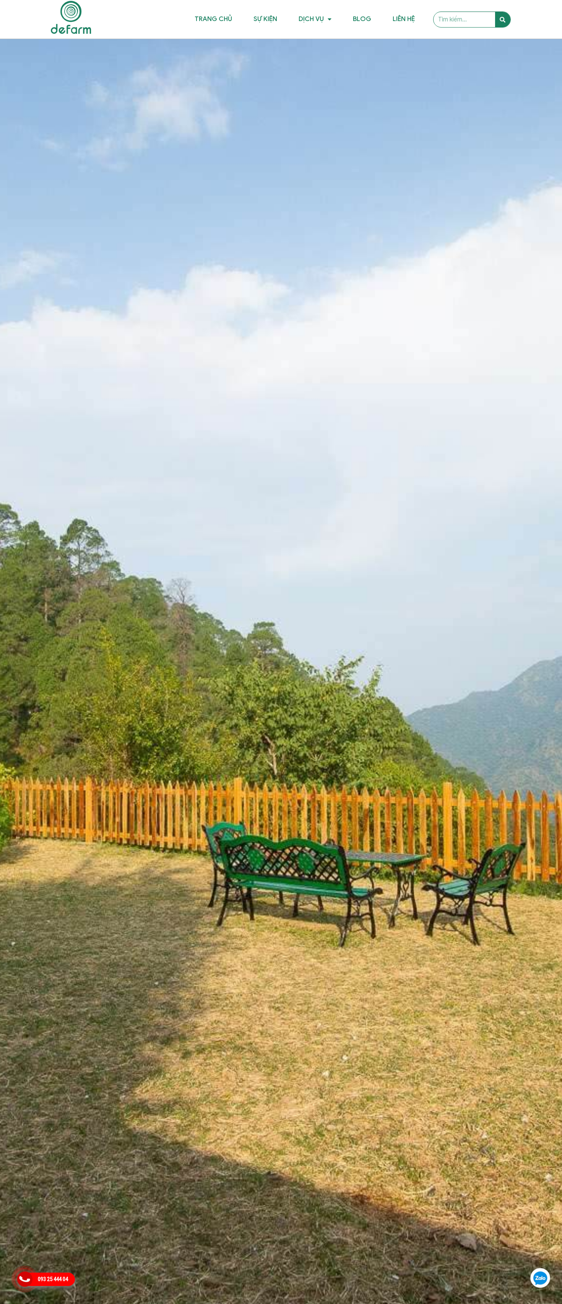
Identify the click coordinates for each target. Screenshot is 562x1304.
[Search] (502, 19)
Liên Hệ (404, 19)
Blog (362, 19)
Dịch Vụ (311, 19)
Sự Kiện (265, 19)
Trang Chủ (213, 19)
